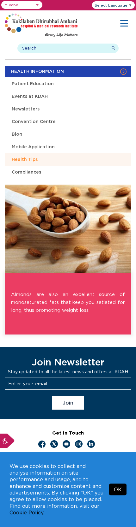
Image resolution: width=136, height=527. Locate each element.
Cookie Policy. (26, 512)
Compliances (26, 171)
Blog (17, 134)
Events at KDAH (30, 96)
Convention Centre (34, 121)
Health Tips (25, 159)
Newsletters (26, 108)
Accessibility (7, 441)
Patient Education (33, 83)
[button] (21, 5)
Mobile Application (33, 146)
